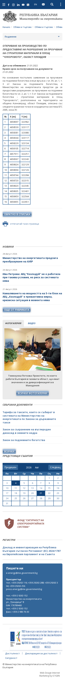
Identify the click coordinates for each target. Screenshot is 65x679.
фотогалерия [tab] (13, 323)
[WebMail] (43, 4)
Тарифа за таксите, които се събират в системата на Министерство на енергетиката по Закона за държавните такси (29, 417)
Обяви (59, 27)
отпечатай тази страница (24, 223)
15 (49, 488)
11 (16, 488)
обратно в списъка (17, 214)
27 (32, 498)
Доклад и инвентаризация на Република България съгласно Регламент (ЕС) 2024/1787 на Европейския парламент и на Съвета (32, 551)
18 (16, 493)
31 (7, 503)
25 (16, 498)
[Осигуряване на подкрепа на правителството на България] (36, 639)
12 (24, 488)
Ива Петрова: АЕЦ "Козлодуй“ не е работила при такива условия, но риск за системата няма (31, 277)
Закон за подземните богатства (24, 440)
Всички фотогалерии (32, 393)
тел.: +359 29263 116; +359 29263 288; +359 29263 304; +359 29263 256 (32, 584)
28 (41, 498)
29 (49, 498)
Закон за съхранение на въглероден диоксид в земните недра (27, 431)
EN (35, 4)
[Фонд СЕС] (24, 522)
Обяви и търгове (22, 27)
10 (7, 488)
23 (58, 493)
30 (58, 498)
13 (32, 488)
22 (49, 493)
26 (24, 498)
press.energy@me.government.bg (24, 589)
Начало (6, 27)
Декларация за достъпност (41, 653)
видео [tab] (31, 323)
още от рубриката (16, 309)
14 (41, 488)
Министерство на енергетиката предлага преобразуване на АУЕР (30, 259)
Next (56, 343)
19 (24, 493)
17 (7, 493)
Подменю (10, 36)
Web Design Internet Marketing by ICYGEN (49, 674)
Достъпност (12, 653)
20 (32, 493)
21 (41, 493)
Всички (9, 451)
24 (7, 498)
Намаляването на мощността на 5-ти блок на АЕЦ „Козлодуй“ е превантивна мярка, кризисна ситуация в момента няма (32, 297)
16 (58, 488)
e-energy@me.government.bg (21, 572)
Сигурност (11, 657)
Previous (9, 343)
